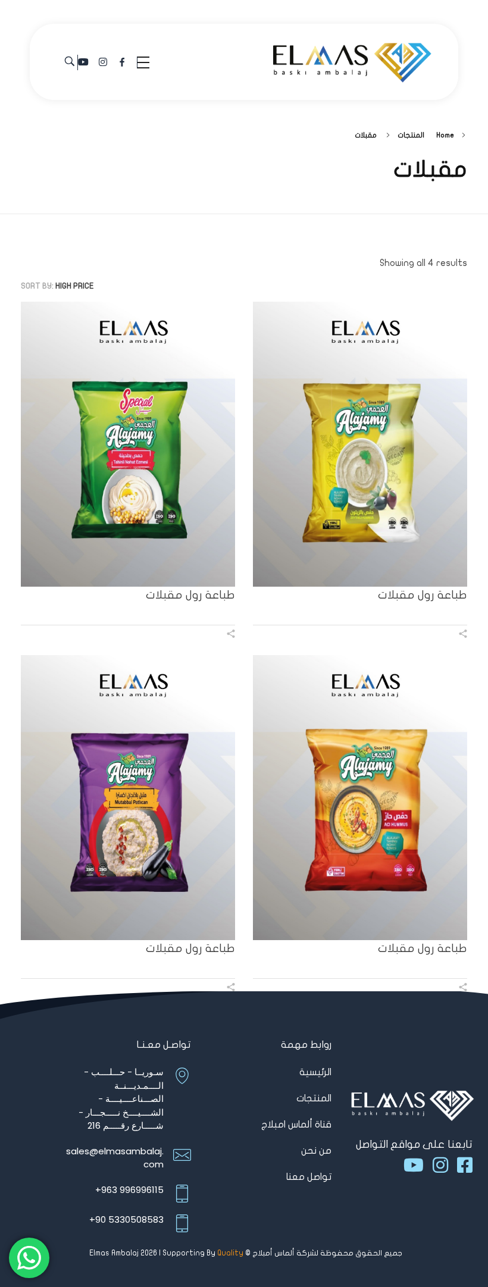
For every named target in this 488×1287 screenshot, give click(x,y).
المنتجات (411, 135)
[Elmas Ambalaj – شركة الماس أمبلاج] (352, 60)
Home (445, 135)
